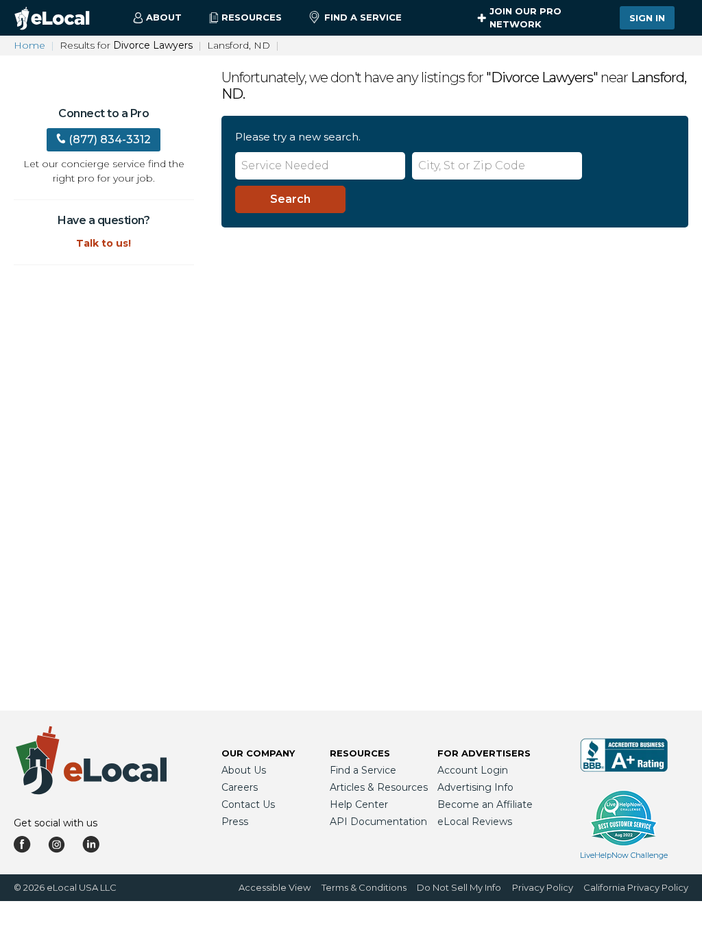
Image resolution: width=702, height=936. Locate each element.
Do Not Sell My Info (459, 887)
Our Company (258, 753)
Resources (360, 753)
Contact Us (248, 804)
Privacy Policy (542, 887)
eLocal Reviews (474, 821)
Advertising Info (475, 787)
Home (29, 45)
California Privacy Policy (635, 887)
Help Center (359, 804)
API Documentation (378, 821)
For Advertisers (484, 753)
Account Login (472, 770)
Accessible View (275, 887)
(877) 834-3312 (110, 139)
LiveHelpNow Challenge (624, 855)
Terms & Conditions (364, 887)
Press (234, 821)
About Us (243, 770)
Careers (239, 787)
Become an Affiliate (485, 804)
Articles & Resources (379, 787)
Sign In (647, 17)
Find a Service (363, 17)
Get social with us (55, 823)
